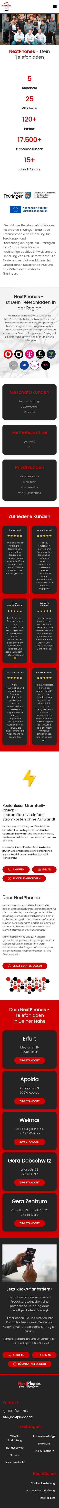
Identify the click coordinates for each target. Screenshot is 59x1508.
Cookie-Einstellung (43, 1483)
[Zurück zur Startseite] (6, 6)
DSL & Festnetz (29, 476)
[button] (55, 6)
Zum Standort (30, 1060)
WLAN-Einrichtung (29, 493)
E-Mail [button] (46, 869)
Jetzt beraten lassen (27, 966)
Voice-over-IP (30, 407)
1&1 (29, 447)
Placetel (29, 412)
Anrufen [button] (18, 869)
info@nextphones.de (17, 1417)
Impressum (47, 1498)
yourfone (29, 441)
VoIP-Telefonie (14, 1462)
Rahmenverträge (29, 401)
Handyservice (29, 487)
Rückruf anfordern (26, 878)
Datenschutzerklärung (40, 1490)
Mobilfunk (29, 482)
